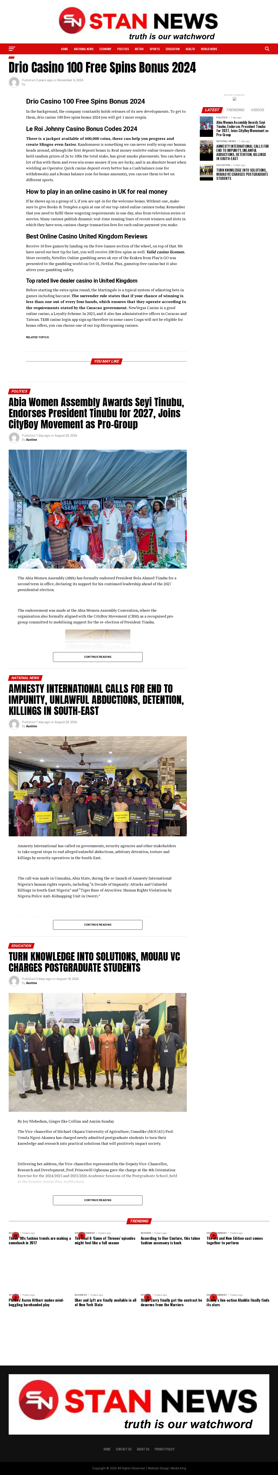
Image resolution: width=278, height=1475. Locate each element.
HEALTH (190, 48)
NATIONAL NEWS (83, 48)
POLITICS (123, 48)
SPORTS (155, 48)
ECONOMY (105, 48)
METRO (139, 48)
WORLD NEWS (209, 48)
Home (64, 48)
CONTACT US (124, 1449)
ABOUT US (143, 1449)
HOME (107, 1449)
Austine (31, 439)
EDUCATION (173, 48)
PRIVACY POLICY (164, 1449)
